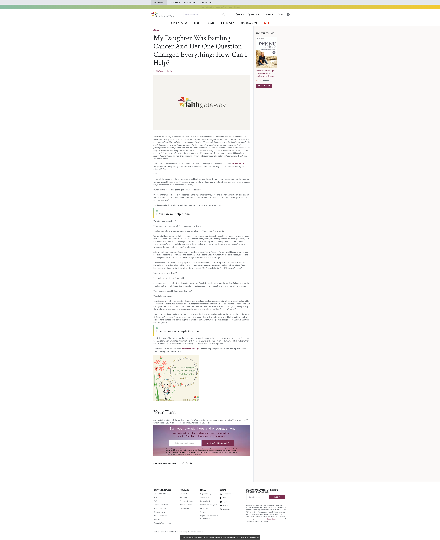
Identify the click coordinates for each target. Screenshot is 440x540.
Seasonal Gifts (249, 23)
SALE (266, 23)
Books (197, 23)
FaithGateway (159, 2)
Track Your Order (160, 516)
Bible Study (227, 23)
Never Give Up (238, 163)
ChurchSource (174, 2)
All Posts (156, 30)
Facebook (226, 502)
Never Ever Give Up (189, 348)
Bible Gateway (189, 2)
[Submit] (224, 14)
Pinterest (227, 509)
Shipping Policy (160, 508)
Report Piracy (205, 494)
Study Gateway (206, 2)
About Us (183, 494)
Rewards (157, 519)
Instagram (227, 494)
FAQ (155, 501)
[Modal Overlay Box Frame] (201, 440)
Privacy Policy (271, 519)
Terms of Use (205, 497)
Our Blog (183, 497)
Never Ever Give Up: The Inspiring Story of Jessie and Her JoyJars (265, 73)
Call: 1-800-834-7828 (162, 494)
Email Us (157, 497)
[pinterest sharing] (191, 463)
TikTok (225, 498)
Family (169, 71)
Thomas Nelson (186, 501)
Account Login (159, 512)
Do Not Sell (204, 508)
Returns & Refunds (161, 505)
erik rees (159, 71)
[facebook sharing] (183, 463)
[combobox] (205, 14)
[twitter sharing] (187, 463)
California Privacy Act (208, 505)
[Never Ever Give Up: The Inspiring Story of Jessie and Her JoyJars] (266, 52)
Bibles (211, 23)
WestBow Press (186, 505)
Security (203, 512)
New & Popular (179, 23)
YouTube (226, 506)
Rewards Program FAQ (163, 523)
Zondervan (184, 508)
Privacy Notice (205, 501)
